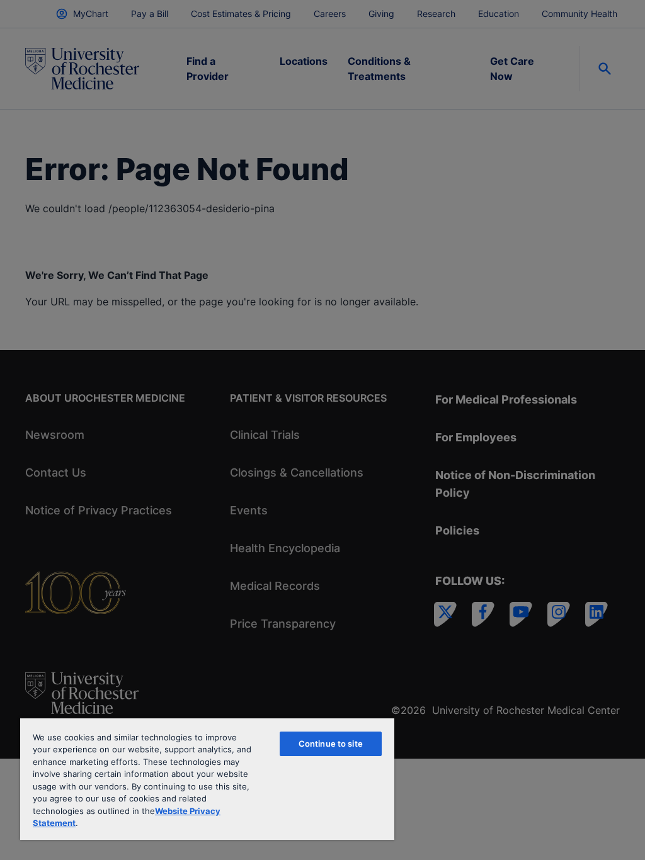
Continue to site (331, 743)
